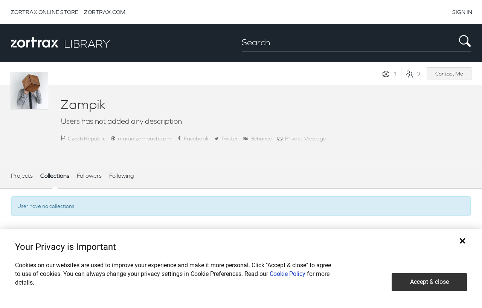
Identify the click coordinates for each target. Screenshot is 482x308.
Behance (261, 138)
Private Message (305, 138)
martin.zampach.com (144, 138)
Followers (89, 175)
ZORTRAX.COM (104, 12)
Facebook (196, 138)
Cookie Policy (287, 273)
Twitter (229, 138)
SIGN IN (462, 12)
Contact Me (449, 74)
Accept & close (429, 281)
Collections (54, 175)
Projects (22, 175)
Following (121, 175)
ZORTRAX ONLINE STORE (44, 12)
